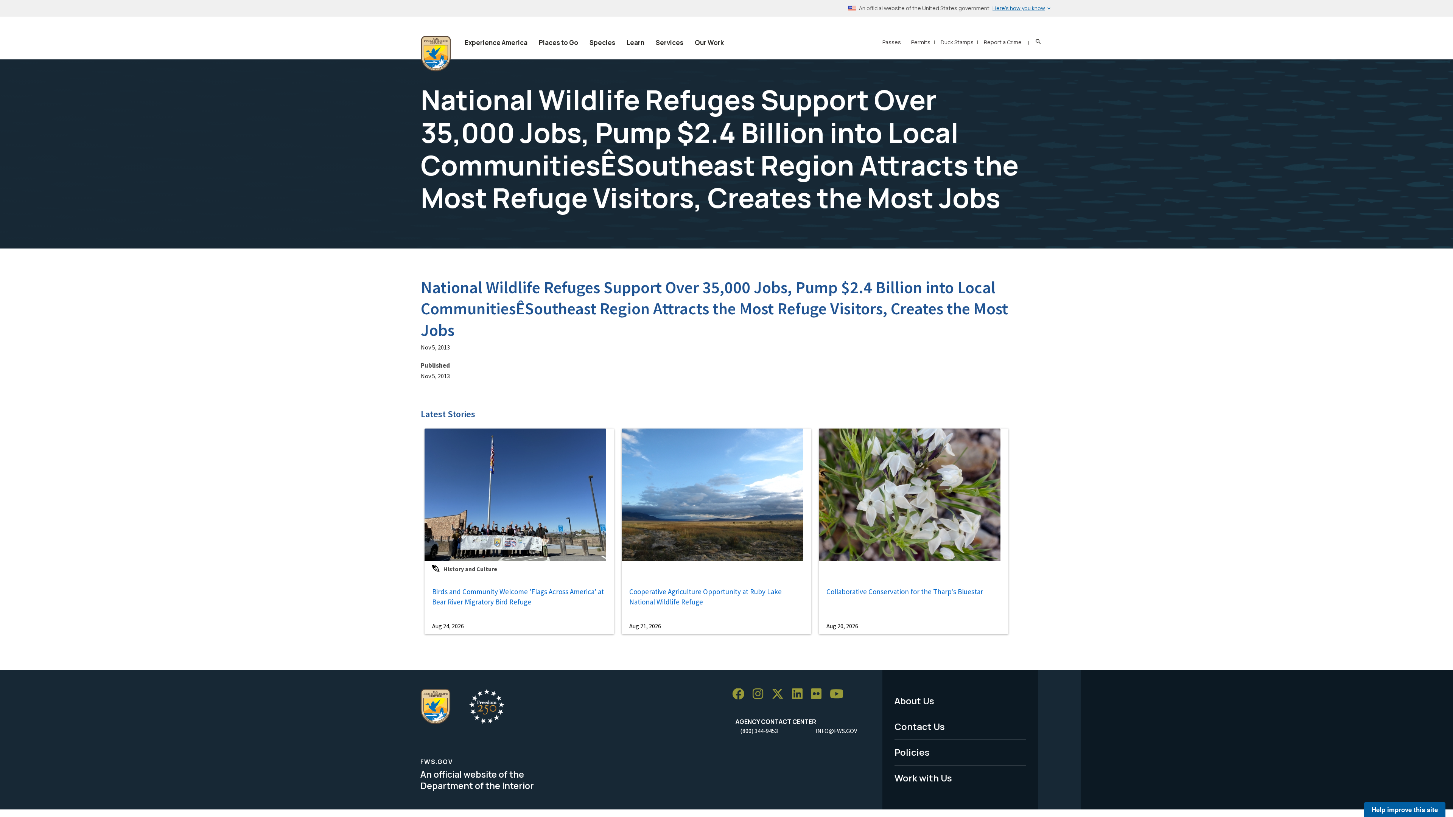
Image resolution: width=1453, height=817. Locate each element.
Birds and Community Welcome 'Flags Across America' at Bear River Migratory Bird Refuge (518, 596)
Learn (635, 42)
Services (669, 42)
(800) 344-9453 (759, 731)
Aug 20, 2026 (842, 626)
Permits (920, 42)
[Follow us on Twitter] (780, 694)
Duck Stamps (957, 42)
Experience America (496, 42)
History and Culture (470, 569)
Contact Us (920, 726)
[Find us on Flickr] (819, 694)
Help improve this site (1405, 809)
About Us (914, 700)
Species (602, 42)
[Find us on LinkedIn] (800, 694)
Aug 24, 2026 (448, 626)
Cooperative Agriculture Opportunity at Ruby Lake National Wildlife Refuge (705, 596)
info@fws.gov (836, 731)
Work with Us (923, 778)
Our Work (709, 42)
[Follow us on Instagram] (761, 694)
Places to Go (558, 42)
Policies (912, 752)
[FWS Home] (436, 54)
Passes (891, 42)
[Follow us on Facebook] (741, 694)
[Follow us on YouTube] (839, 694)
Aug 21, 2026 (645, 626)
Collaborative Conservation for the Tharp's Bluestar (904, 591)
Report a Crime (1003, 42)
